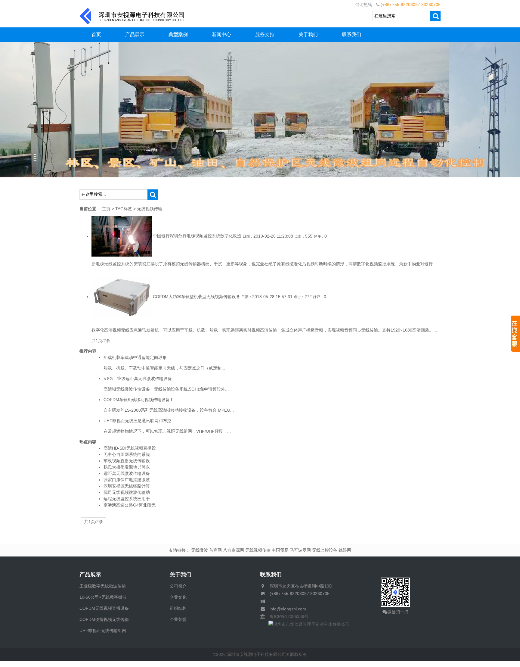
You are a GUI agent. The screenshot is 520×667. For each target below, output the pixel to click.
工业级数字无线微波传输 (102, 586)
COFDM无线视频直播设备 (104, 608)
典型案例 (178, 34)
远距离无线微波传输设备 (127, 473)
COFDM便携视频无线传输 (104, 619)
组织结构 (178, 608)
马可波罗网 (300, 550)
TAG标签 (123, 208)
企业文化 (178, 597)
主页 (106, 208)
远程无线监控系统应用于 (127, 498)
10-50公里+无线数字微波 (103, 597)
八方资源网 (233, 550)
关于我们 (308, 34)
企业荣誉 (178, 619)
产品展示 (134, 34)
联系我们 (351, 34)
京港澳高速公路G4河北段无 (130, 505)
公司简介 (178, 586)
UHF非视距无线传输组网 (102, 630)
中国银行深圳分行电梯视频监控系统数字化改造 (197, 236)
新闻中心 (221, 34)
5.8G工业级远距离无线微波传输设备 (138, 378)
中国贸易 (280, 550)
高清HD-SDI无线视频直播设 (130, 448)
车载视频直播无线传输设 (127, 460)
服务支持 (264, 34)
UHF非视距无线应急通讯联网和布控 (137, 420)
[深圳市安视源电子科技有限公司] (132, 15)
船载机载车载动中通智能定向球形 (135, 357)
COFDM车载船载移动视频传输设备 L (138, 399)
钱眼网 (345, 550)
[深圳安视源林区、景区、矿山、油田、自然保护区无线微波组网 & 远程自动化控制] (260, 109)
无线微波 (199, 550)
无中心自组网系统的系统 (127, 454)
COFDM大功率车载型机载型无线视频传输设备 (196, 296)
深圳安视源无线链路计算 (127, 486)
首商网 (215, 550)
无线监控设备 (324, 550)
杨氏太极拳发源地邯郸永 (127, 467)
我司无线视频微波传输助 (127, 492)
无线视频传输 (258, 550)
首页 (96, 34)
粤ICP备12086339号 (286, 616)
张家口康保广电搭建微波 (127, 479)
